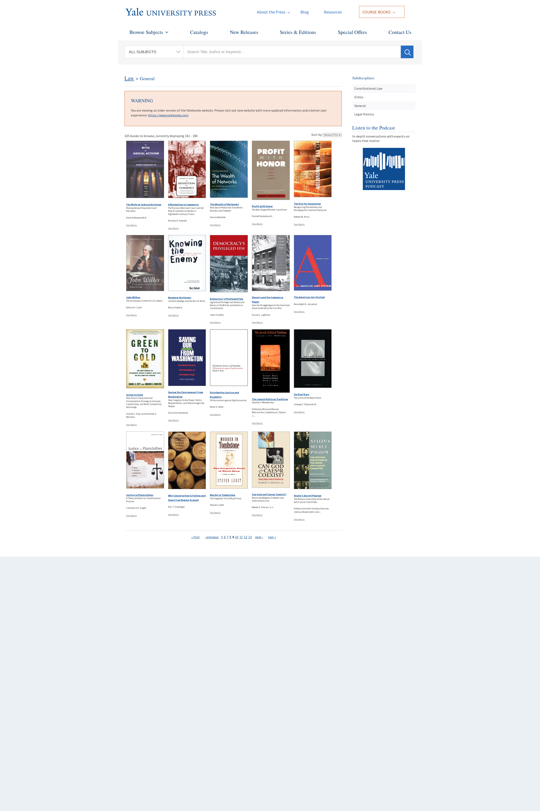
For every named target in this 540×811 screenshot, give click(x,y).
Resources (333, 12)
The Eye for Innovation (307, 203)
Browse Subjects (146, 32)
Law (129, 78)
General (360, 106)
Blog (304, 12)
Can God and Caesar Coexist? (269, 494)
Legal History (364, 114)
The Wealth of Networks (224, 204)
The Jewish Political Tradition (270, 399)
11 (241, 537)
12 (245, 537)
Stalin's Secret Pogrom (307, 495)
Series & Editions (298, 32)
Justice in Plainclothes (139, 495)
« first (195, 537)
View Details (131, 225)
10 (236, 537)
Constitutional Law (368, 88)
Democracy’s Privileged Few (226, 298)
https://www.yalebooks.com (168, 115)
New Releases (244, 32)
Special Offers (352, 32)
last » (272, 537)
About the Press (271, 12)
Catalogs (199, 32)
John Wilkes (133, 297)
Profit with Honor (262, 206)
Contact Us (400, 32)
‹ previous (212, 537)
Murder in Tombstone (222, 495)
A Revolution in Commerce (183, 204)
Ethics (358, 97)
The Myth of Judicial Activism (143, 204)
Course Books (376, 12)
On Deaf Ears (301, 394)
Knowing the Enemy (179, 297)
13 (250, 537)
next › (259, 537)
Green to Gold (134, 394)
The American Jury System (309, 297)
